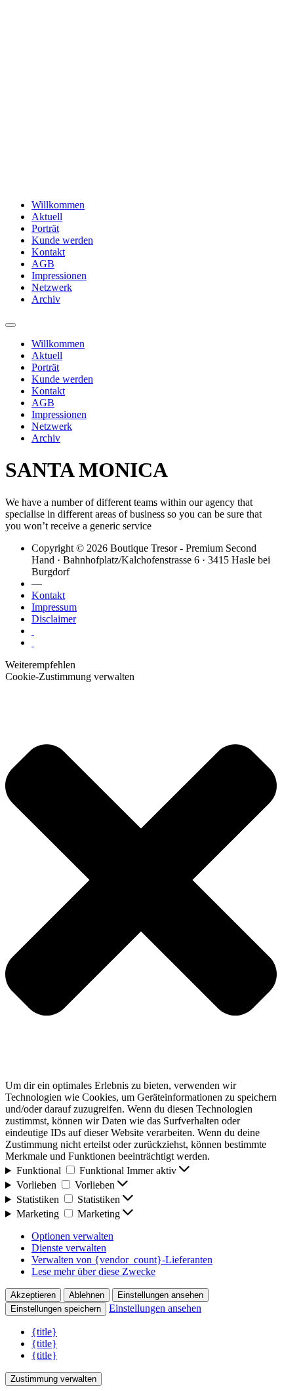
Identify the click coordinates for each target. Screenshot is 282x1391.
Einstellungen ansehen (160, 1295)
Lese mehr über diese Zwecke (93, 1271)
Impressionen (59, 275)
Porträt (45, 228)
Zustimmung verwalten (53, 1379)
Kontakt (48, 251)
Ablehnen (86, 1295)
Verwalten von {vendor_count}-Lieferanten (121, 1259)
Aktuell (46, 216)
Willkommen (58, 204)
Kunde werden (62, 240)
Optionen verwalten (72, 1236)
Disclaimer (53, 618)
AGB (42, 263)
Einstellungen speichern (55, 1309)
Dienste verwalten (68, 1247)
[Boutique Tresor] (141, 182)
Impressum (54, 607)
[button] (141, 881)
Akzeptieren (33, 1295)
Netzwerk (51, 287)
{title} (44, 1331)
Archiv (45, 299)
